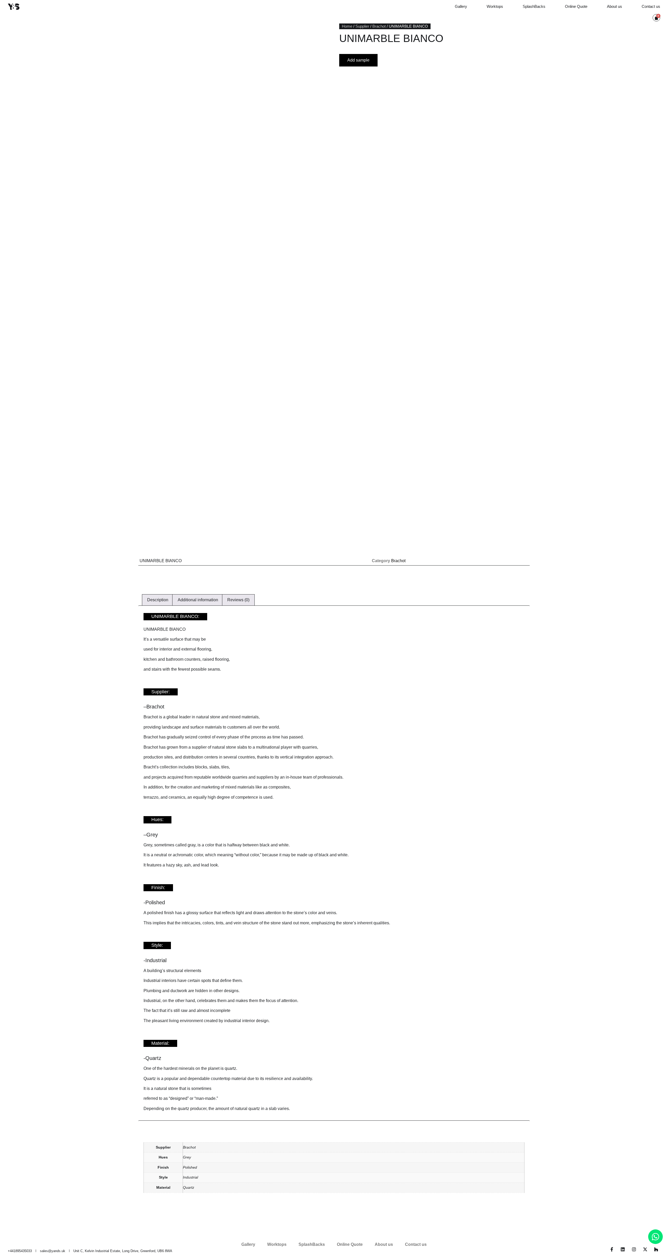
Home (347, 26)
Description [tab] (157, 600)
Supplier (362, 26)
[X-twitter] (645, 1249)
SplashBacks (534, 6)
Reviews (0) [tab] (238, 600)
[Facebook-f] (612, 1249)
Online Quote (576, 6)
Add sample (358, 60)
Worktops (495, 6)
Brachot (379, 26)
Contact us (651, 6)
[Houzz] (656, 1249)
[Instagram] (634, 1249)
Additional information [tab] (198, 600)
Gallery (461, 6)
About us (614, 6)
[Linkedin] (623, 1249)
